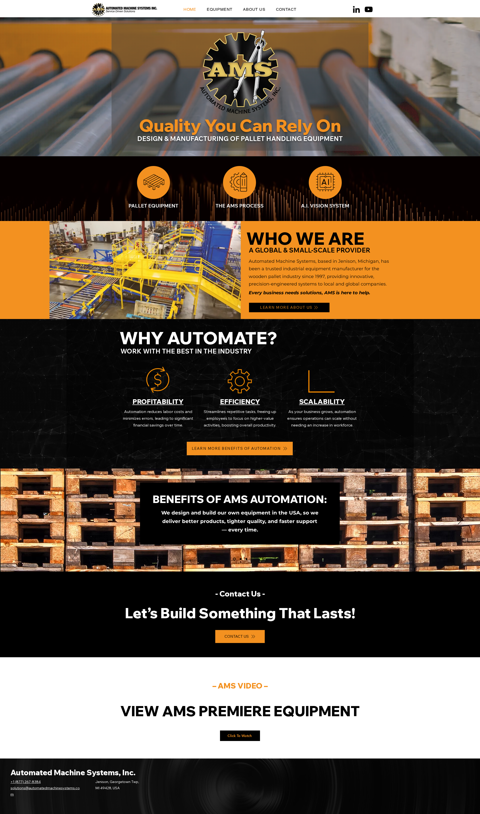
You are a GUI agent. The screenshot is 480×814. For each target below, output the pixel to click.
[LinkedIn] (356, 9)
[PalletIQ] (325, 182)
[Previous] (19, 520)
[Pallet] (153, 182)
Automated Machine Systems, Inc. (73, 772)
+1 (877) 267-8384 (25, 782)
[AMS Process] (239, 182)
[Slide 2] (241, 559)
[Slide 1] (234, 559)
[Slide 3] (246, 559)
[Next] (460, 520)
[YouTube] (369, 9)
